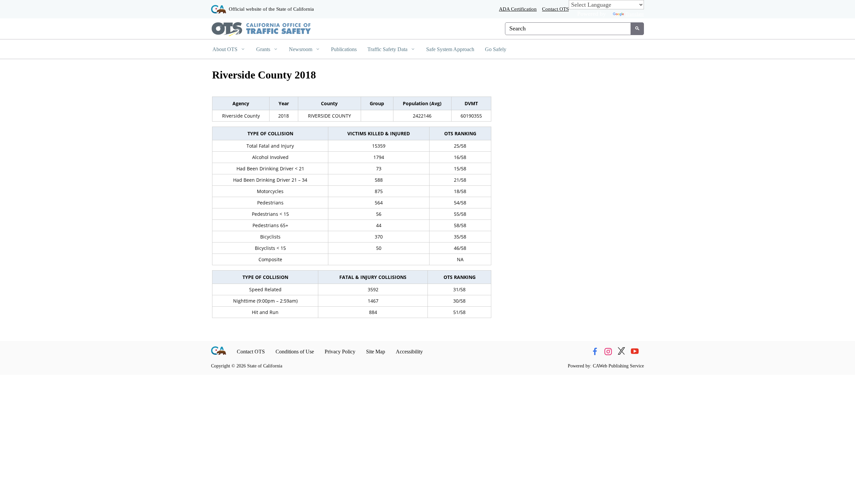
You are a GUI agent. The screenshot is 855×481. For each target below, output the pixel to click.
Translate (634, 14)
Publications (344, 49)
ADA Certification (518, 9)
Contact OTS (555, 9)
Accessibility (409, 351)
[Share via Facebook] (594, 351)
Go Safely (495, 49)
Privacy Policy (340, 351)
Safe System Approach (450, 49)
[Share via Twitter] (621, 351)
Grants (264, 49)
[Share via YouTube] (635, 351)
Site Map (375, 351)
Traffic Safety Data (388, 49)
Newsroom (301, 49)
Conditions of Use (295, 351)
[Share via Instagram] (608, 351)
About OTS (225, 49)
